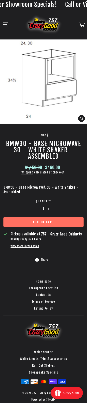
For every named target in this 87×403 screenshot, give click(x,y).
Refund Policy (43, 308)
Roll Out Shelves (43, 365)
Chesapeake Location (43, 288)
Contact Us (43, 295)
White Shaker (43, 352)
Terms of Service (43, 301)
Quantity (43, 201)
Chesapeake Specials (43, 372)
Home (42, 135)
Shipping (27, 172)
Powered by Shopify (43, 399)
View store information (25, 246)
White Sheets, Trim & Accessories (43, 359)
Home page (43, 281)
